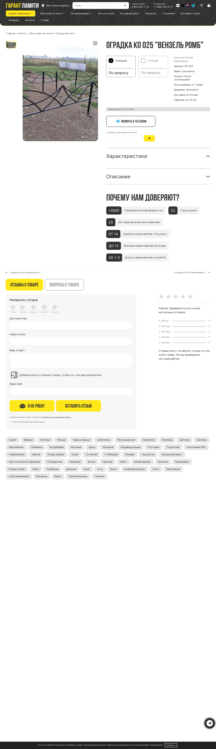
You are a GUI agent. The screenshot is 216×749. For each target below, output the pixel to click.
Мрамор (28, 439)
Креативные (173, 469)
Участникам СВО (196, 447)
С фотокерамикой (19, 476)
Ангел (155, 469)
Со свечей (91, 454)
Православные (81, 439)
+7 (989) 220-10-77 (163, 7)
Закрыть (170, 745)
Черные (36, 454)
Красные (163, 461)
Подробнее (156, 745)
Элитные (45, 439)
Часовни (99, 476)
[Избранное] (201, 5)
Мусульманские (126, 439)
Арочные (202, 439)
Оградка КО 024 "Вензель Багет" (25, 272)
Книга (35, 469)
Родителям (173, 447)
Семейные (36, 447)
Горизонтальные (78, 476)
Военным (167, 439)
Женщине (108, 447)
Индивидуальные (130, 447)
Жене (87, 469)
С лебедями (111, 454)
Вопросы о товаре (64, 284)
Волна (91, 461)
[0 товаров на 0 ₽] (208, 5)
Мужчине (76, 447)
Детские (184, 439)
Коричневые (182, 461)
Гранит (12, 439)
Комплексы (103, 439)
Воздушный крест (172, 454)
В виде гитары (17, 469)
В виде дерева (55, 454)
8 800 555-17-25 (140, 7)
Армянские (149, 439)
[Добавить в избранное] (95, 43)
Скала (74, 454)
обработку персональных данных (56, 417)
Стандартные (54, 461)
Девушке (71, 469)
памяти (22, 5)
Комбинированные (134, 469)
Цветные (108, 461)
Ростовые (153, 447)
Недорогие (148, 454)
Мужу (113, 469)
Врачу (92, 447)
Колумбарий (56, 447)
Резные (61, 439)
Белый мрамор (142, 461)
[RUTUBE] (187, 5)
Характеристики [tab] (126, 156)
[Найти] (125, 5)
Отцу (100, 469)
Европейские (16, 447)
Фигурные (41, 476)
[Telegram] (193, 5)
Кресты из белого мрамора (24, 461)
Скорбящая (52, 469)
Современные (16, 454)
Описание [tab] (118, 177)
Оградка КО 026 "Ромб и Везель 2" (190, 272)
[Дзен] (182, 5)
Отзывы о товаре (24, 284)
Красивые (75, 461)
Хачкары (129, 454)
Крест (123, 461)
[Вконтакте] (177, 5)
